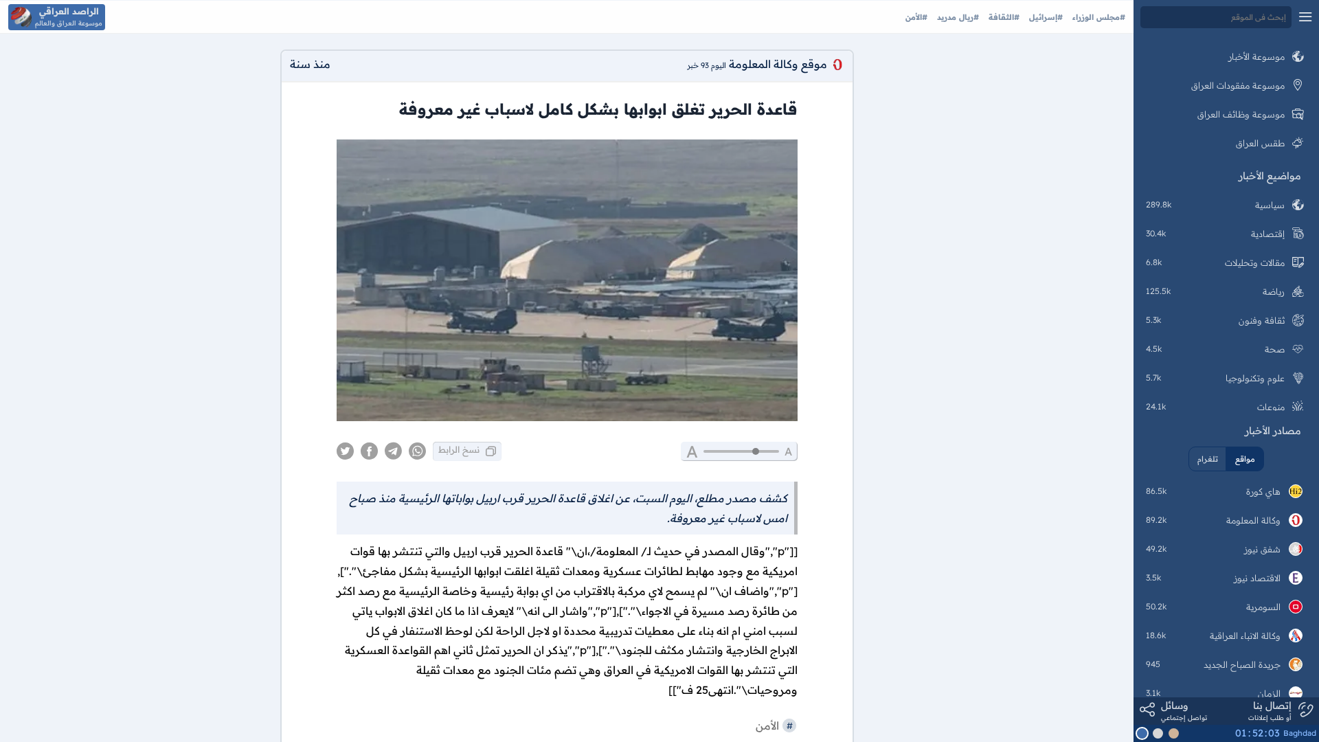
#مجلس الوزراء (1097, 17)
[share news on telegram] (393, 451)
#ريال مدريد (956, 17)
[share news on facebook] (369, 451)
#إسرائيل (1044, 17)
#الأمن (916, 17)
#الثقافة (1002, 17)
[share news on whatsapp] (417, 451)
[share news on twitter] (345, 451)
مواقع (1245, 459)
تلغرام (1207, 459)
